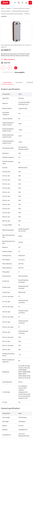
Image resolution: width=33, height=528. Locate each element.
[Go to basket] (18, 3)
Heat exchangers (5, 11)
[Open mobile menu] (30, 3)
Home (2, 8)
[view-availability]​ (19, 72)
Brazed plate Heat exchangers (20, 11)
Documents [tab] (19, 82)
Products (8, 8)
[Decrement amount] (3, 68)
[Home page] (5, 3)
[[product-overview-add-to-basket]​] (15, 67)
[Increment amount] (10, 68)
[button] (22, 3)
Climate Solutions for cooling (21, 8)
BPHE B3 (27, 14)
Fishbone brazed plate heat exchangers (12, 14)
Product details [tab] (7, 82)
